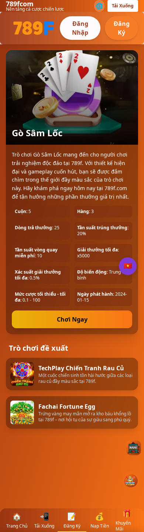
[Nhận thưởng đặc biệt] (130, 481)
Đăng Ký (122, 28)
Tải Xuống (123, 6)
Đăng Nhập (80, 28)
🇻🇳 (128, 266)
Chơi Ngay (72, 319)
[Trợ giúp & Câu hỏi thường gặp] (133, 447)
